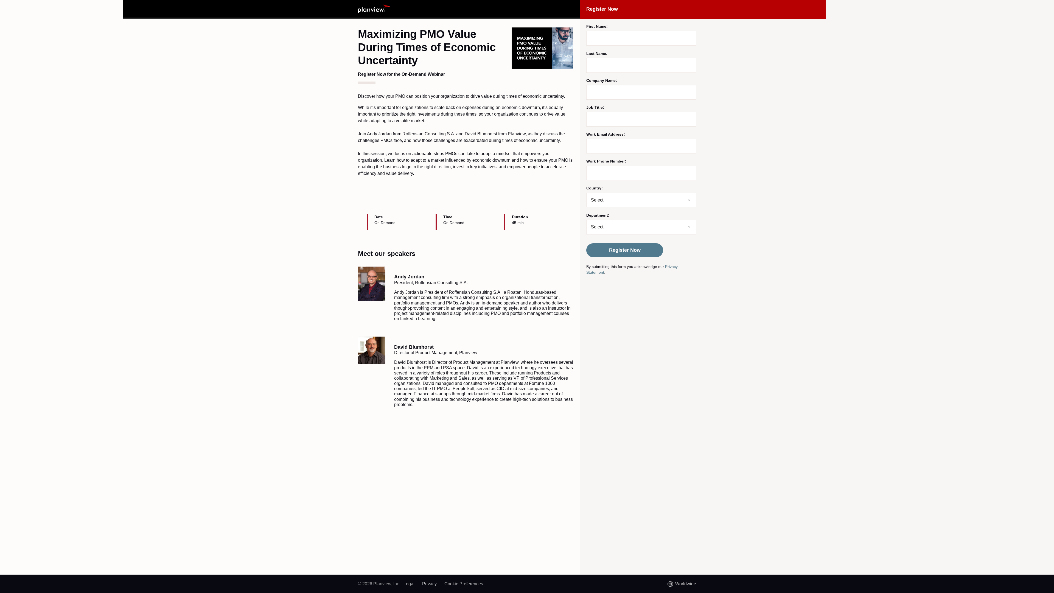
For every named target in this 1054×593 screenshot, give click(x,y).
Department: (597, 215)
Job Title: (595, 107)
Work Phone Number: (606, 161)
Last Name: (596, 53)
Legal (408, 583)
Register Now (625, 250)
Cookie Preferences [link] (463, 583)
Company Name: (601, 80)
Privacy (429, 583)
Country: (594, 188)
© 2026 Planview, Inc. (379, 583)
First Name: (597, 26)
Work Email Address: (605, 134)
